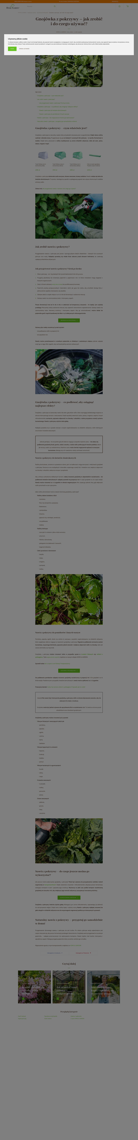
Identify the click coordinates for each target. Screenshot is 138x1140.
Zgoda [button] (12, 49)
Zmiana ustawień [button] (24, 49)
